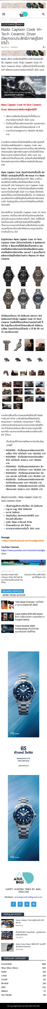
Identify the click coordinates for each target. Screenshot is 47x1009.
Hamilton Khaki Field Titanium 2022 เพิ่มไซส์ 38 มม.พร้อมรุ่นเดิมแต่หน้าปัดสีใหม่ (12, 579)
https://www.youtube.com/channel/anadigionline (23, 552)
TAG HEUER (6, 994)
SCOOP (4, 979)
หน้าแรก (4, 20)
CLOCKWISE (13, 20)
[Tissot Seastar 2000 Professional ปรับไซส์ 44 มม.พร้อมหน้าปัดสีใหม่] (7, 628)
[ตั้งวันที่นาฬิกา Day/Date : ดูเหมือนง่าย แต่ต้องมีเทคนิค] (7, 935)
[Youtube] (33, 904)
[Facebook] (13, 904)
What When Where (9, 967)
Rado (3, 59)
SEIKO (4, 971)
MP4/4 (6, 47)
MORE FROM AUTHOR (14, 595)
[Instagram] (20, 904)
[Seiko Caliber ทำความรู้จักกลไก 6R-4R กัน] (7, 923)
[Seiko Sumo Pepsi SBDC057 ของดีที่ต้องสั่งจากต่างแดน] (7, 947)
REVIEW (4, 983)
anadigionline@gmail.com (28, 897)
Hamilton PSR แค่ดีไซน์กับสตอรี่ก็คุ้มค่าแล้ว (35, 576)
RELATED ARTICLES (12, 591)
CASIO (4, 975)
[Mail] (26, 904)
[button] (43, 14)
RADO (20, 24)
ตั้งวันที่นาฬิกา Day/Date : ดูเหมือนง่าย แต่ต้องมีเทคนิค (31, 933)
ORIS (3, 987)
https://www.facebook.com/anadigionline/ (23, 540)
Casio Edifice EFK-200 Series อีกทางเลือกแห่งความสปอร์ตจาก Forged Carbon (30, 617)
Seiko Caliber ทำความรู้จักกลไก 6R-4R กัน (30, 921)
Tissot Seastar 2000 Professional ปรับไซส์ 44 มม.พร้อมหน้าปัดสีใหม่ (27, 629)
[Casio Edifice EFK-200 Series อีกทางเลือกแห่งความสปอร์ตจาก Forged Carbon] (7, 617)
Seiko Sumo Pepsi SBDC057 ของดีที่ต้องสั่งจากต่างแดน (30, 945)
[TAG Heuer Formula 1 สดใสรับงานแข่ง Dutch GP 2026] (7, 605)
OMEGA (4, 991)
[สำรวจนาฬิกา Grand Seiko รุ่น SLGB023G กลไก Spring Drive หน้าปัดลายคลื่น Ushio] (23, 756)
